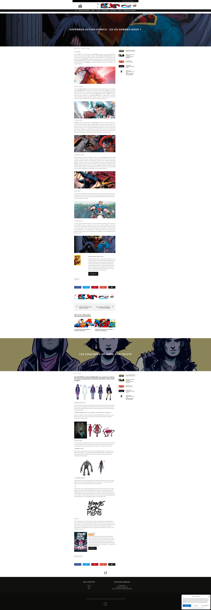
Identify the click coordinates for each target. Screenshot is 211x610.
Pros (89, 588)
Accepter (187, 605)
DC (76, 10)
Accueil (75, 48)
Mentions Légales (122, 585)
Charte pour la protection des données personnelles (122, 588)
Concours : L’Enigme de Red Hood (130, 66)
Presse (89, 587)
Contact (89, 585)
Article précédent (83, 305)
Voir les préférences (205, 605)
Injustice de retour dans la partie (85, 308)
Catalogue (113, 10)
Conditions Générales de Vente (122, 587)
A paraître (105, 10)
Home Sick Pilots (78, 556)
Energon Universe (84, 10)
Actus (98, 10)
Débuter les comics (130, 10)
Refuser (196, 605)
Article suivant (107, 305)
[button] (208, 596)
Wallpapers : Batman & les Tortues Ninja (103, 308)
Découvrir (93, 273)
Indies (93, 10)
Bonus (120, 10)
